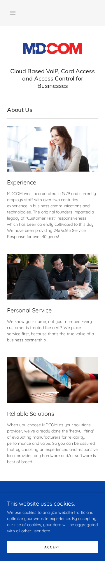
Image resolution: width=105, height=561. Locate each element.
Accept (52, 547)
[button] (13, 13)
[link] (52, 49)
